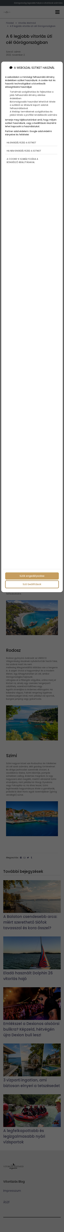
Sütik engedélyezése (32, 576)
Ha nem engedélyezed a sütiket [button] (24, 150)
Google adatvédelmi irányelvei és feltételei (28, 133)
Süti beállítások (32, 584)
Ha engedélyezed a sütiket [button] (21, 142)
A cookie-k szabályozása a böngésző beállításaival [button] (22, 160)
